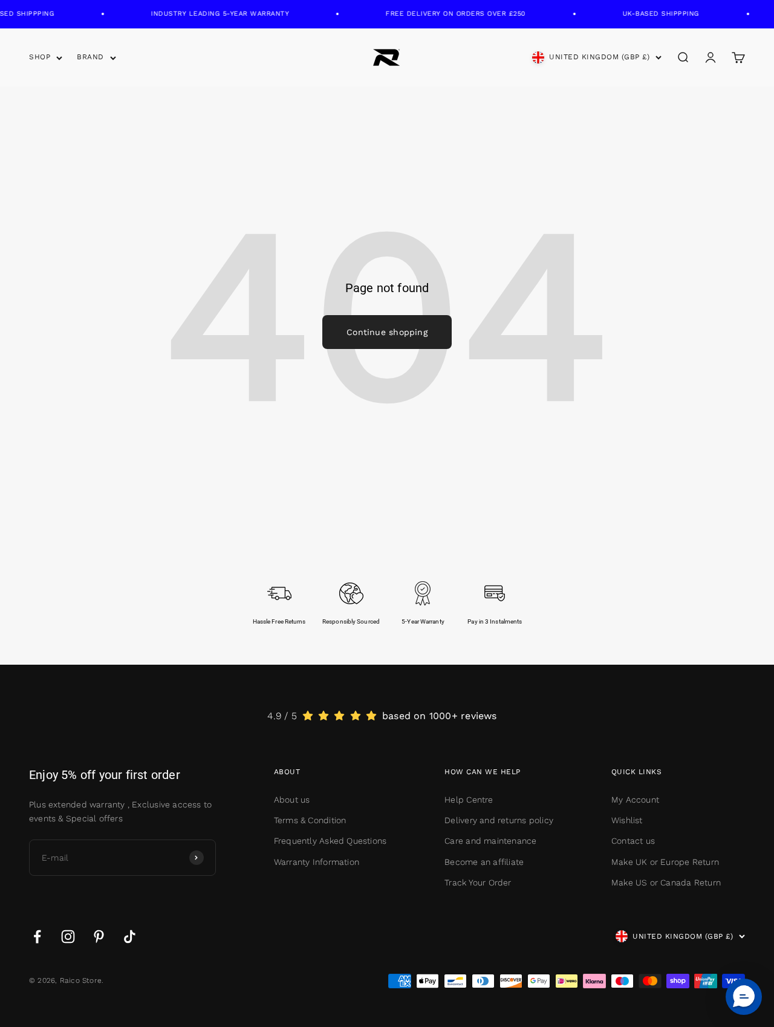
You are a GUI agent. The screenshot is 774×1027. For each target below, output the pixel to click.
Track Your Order (477, 882)
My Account (635, 799)
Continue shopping (387, 332)
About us (292, 799)
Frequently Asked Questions (330, 841)
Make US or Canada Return (666, 882)
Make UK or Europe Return (665, 862)
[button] (744, 997)
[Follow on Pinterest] (99, 936)
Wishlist (627, 820)
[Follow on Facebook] (37, 936)
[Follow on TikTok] (130, 936)
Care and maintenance (490, 841)
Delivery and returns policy (498, 820)
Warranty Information (316, 862)
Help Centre (468, 799)
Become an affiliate (484, 862)
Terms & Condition (310, 820)
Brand (90, 57)
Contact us (633, 841)
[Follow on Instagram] (68, 936)
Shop (39, 57)
